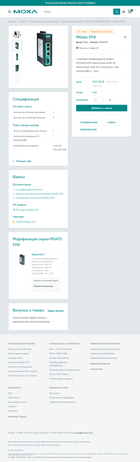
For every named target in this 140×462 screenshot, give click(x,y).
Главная (12, 21)
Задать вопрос (56, 310)
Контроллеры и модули (61, 378)
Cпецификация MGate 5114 (29, 189)
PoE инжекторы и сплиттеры (22, 375)
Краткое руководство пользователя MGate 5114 (39, 193)
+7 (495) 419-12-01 (24, 433)
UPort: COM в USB (58, 353)
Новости (12, 406)
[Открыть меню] (9, 12)
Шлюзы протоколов (71, 21)
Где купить (54, 393)
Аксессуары (96, 369)
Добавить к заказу (101, 108)
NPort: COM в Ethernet (60, 349)
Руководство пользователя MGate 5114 (35, 197)
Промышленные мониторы (103, 358)
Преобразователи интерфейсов (58, 364)
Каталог (23, 21)
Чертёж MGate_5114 (26, 221)
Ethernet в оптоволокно (20, 366)
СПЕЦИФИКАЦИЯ (88, 122)
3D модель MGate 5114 (27, 209)
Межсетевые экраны (18, 353)
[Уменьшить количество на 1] (95, 99)
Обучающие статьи (17, 402)
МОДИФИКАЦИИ (88, 129)
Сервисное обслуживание (62, 402)
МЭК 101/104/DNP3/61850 (97, 21)
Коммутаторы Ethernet (19, 349)
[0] (129, 11)
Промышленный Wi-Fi (19, 362)
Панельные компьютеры (102, 353)
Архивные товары (17, 416)
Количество (82, 99)
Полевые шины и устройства (44, 21)
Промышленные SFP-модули (22, 371)
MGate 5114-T (38, 254)
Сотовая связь (15, 358)
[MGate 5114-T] (22, 259)
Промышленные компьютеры (105, 349)
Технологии (14, 397)
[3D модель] (17, 34)
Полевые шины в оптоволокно (64, 369)
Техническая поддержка (61, 397)
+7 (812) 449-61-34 (58, 433)
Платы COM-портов (59, 374)
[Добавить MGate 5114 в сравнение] (125, 37)
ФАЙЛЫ (111, 122)
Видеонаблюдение (100, 364)
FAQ (10, 393)
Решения (12, 410)
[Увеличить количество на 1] (110, 99)
